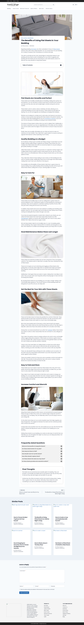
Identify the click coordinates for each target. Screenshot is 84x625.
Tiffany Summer (25, 45)
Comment (23, 570)
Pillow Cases (46, 610)
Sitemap (64, 615)
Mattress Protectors (24, 8)
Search (54, 4)
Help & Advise (24, 38)
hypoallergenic (25, 218)
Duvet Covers (16, 8)
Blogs (18, 1)
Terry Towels (46, 615)
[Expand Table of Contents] (60, 65)
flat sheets (34, 49)
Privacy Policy (65, 610)
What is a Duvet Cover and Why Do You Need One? (29, 492)
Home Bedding (30, 38)
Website (53, 586)
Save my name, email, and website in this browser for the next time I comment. (38, 589)
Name (22, 586)
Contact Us (65, 607)
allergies (50, 330)
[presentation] (21, 509)
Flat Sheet (46, 605)
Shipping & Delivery (66, 613)
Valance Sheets (47, 608)
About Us (64, 605)
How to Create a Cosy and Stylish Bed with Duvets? (61, 518)
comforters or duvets (50, 118)
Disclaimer (65, 608)
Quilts (45, 616)
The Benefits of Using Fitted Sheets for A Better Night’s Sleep (55, 492)
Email (37, 586)
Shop (11, 1)
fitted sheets (56, 49)
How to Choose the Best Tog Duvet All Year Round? (20, 518)
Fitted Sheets (46, 607)
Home (8, 1)
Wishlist (14, 1)
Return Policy (65, 612)
